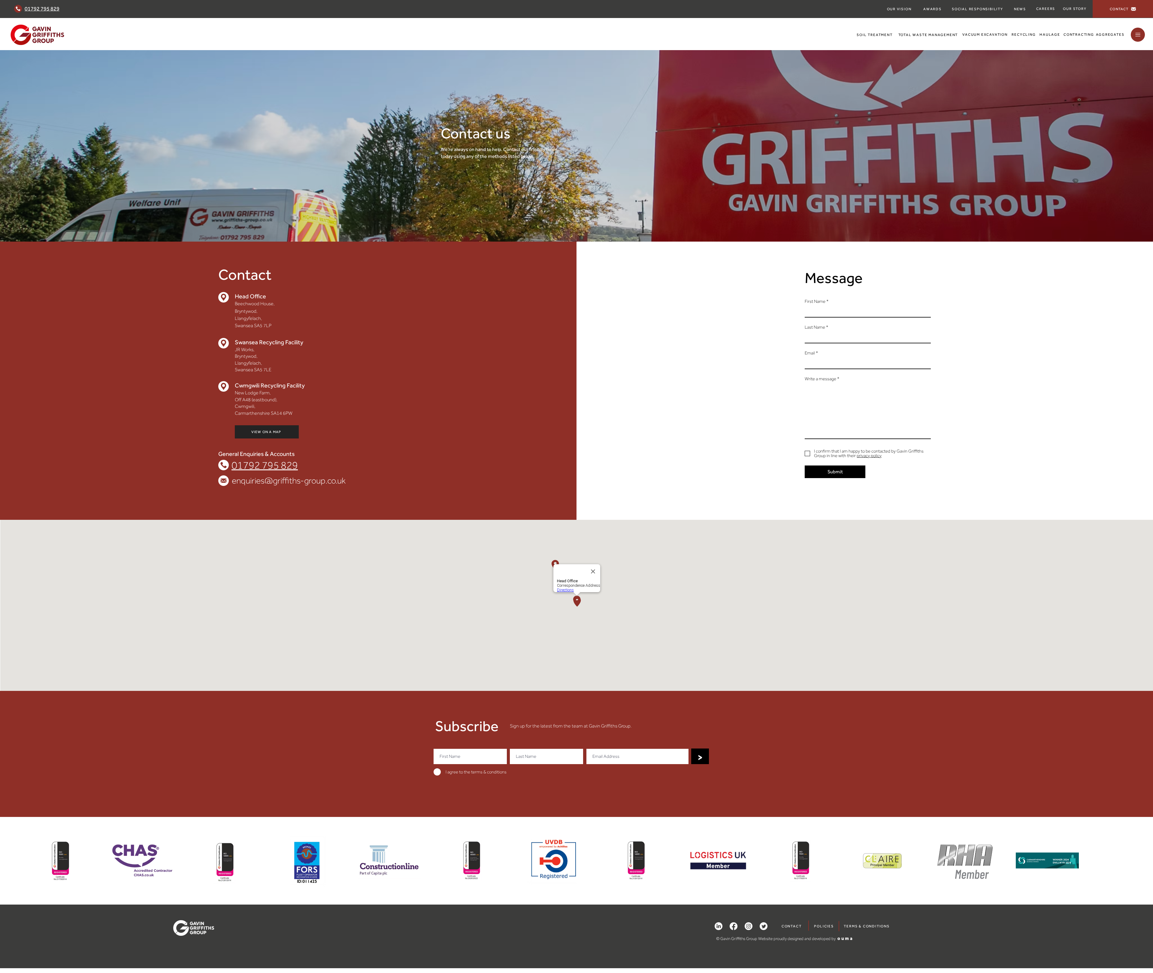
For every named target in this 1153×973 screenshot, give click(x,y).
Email (810, 353)
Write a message (820, 379)
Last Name (815, 327)
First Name (815, 301)
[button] (1138, 35)
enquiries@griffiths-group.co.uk (289, 480)
